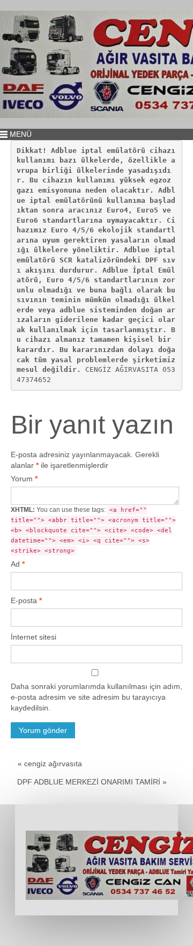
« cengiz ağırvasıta (50, 763)
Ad (18, 564)
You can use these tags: (93, 530)
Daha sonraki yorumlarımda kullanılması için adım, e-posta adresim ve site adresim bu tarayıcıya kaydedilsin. (96, 697)
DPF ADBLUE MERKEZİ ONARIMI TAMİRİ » (92, 782)
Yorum (24, 478)
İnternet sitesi (33, 637)
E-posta (26, 600)
